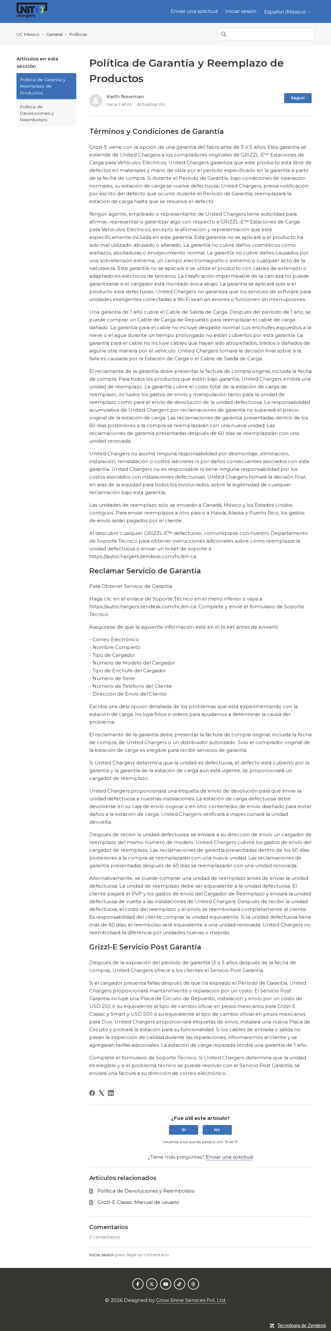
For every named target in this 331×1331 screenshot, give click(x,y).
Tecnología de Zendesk (301, 1325)
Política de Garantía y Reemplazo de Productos (42, 86)
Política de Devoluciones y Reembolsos (37, 113)
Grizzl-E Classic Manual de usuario (138, 1202)
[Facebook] (92, 1093)
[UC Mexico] (31, 11)
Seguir (298, 97)
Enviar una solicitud (194, 11)
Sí (184, 1129)
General (54, 34)
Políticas (78, 34)
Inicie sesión (101, 1254)
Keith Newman (125, 96)
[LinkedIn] (111, 1093)
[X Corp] (101, 1093)
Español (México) (285, 12)
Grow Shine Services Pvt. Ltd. (191, 1300)
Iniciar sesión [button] (240, 11)
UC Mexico (27, 34)
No (217, 1129)
